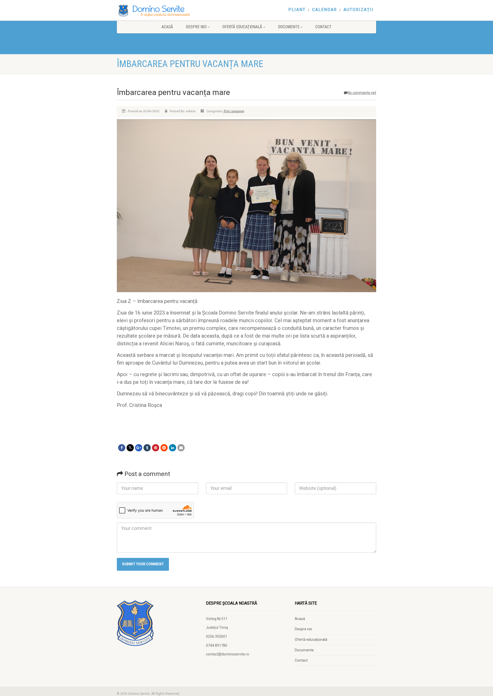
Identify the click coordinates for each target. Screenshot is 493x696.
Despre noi (196, 26)
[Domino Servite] (157, 10)
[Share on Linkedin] (172, 447)
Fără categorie (233, 111)
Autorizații (359, 10)
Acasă (167, 26)
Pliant (297, 10)
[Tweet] (130, 447)
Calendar (324, 10)
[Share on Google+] (138, 447)
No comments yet (361, 93)
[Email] (181, 447)
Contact (323, 26)
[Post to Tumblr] (147, 447)
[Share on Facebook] (121, 447)
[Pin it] (155, 447)
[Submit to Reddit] (164, 447)
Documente (288, 26)
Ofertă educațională (242, 26)
